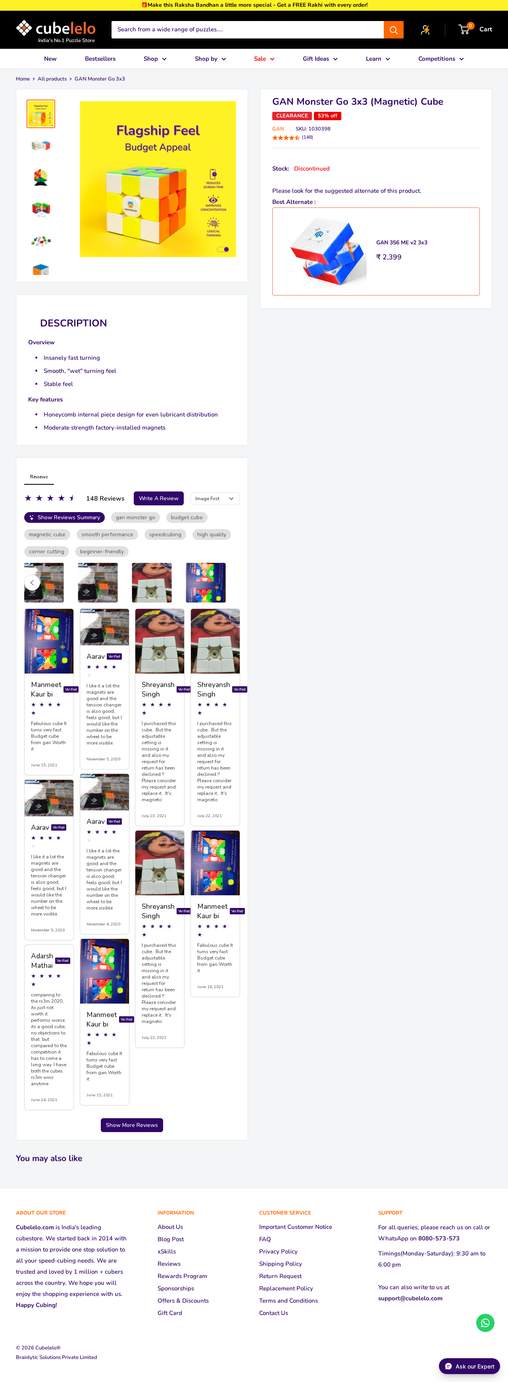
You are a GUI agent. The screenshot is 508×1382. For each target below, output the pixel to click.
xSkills (167, 1251)
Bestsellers (100, 59)
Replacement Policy (286, 1288)
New (50, 59)
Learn (373, 59)
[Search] (394, 29)
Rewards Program (182, 1276)
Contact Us (273, 1313)
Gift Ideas (316, 59)
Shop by (206, 59)
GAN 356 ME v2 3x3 (401, 242)
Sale (260, 59)
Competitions (436, 59)
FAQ (265, 1239)
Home (23, 79)
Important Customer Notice (295, 1227)
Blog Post (171, 1239)
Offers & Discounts (183, 1301)
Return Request (280, 1276)
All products (52, 79)
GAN (278, 128)
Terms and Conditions (288, 1301)
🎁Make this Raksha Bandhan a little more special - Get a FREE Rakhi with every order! (254, 5)
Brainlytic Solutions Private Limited (56, 1357)
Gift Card (170, 1313)
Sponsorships (176, 1288)
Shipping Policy (280, 1264)
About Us (170, 1227)
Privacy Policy (278, 1251)
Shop (151, 59)
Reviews (169, 1264)
